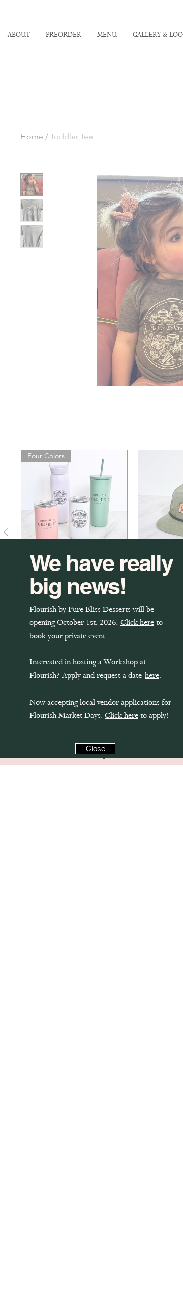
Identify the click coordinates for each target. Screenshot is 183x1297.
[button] (95, 748)
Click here (137, 622)
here (152, 675)
